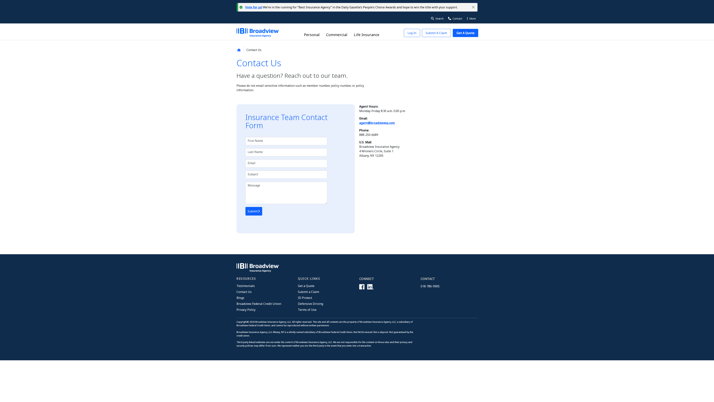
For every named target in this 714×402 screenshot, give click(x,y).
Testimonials (246, 286)
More (472, 18)
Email (251, 163)
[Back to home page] (239, 50)
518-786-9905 (430, 286)
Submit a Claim (308, 292)
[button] (473, 7)
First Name (255, 141)
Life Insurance (366, 34)
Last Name (255, 152)
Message (254, 185)
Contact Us (244, 292)
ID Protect (305, 298)
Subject (253, 174)
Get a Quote (306, 286)
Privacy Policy (246, 310)
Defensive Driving (310, 304)
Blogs (240, 298)
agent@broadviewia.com (377, 123)
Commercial (336, 34)
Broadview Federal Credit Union (259, 304)
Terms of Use (307, 310)
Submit (253, 211)
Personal (312, 34)
